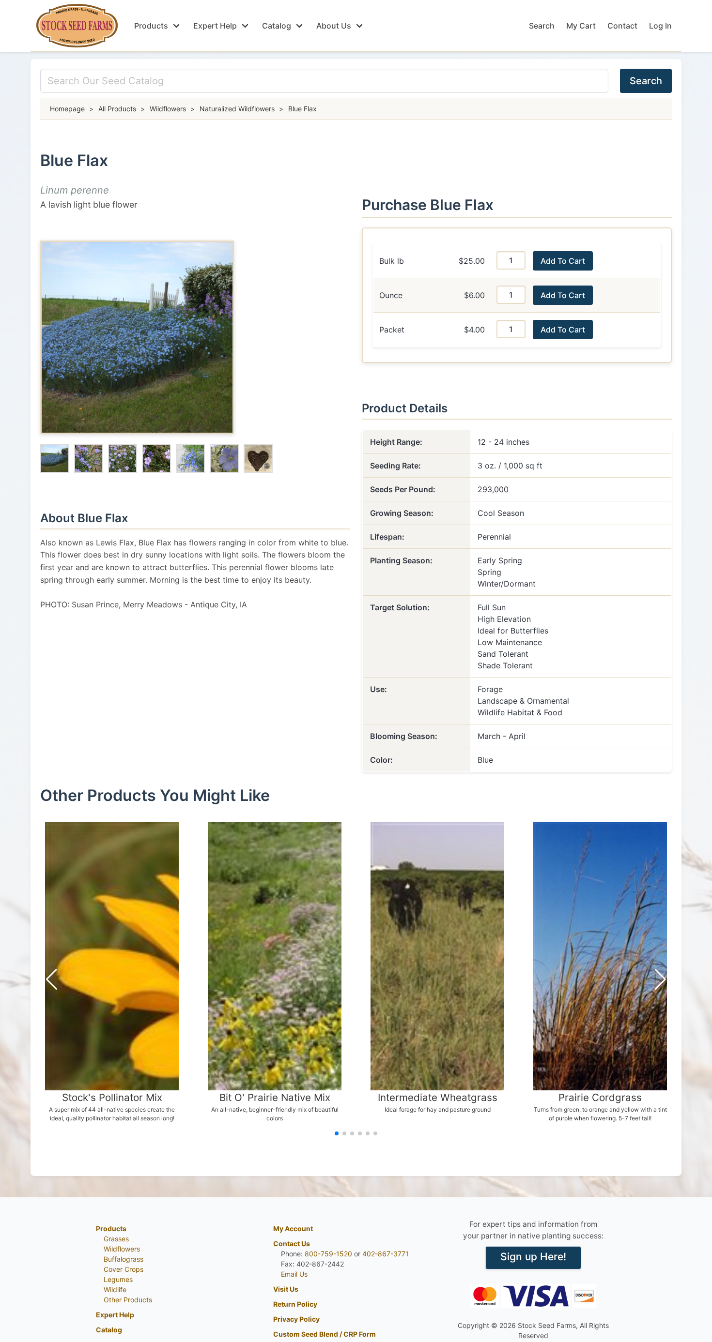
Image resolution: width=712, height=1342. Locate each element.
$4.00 (474, 329)
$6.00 (474, 295)
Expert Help (215, 25)
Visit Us (285, 1289)
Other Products (128, 1300)
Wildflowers (122, 1249)
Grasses (116, 1239)
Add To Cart (563, 261)
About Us (333, 25)
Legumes (118, 1279)
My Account (293, 1228)
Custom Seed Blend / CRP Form (324, 1334)
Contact (622, 25)
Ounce (390, 295)
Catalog (276, 25)
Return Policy (295, 1304)
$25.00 (472, 261)
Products (151, 25)
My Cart (581, 25)
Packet (391, 329)
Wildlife (115, 1289)
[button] (51, 979)
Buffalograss (123, 1259)
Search (542, 25)
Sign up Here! (533, 1257)
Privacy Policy (296, 1319)
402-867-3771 (385, 1254)
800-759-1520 (328, 1254)
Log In (660, 25)
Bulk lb (391, 261)
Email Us (294, 1274)
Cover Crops (123, 1269)
